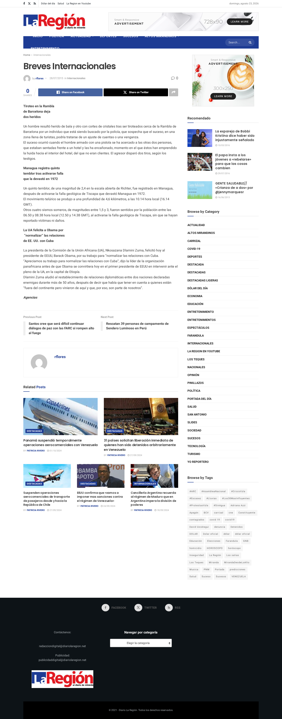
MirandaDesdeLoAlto (236, 562)
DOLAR (194, 534)
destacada (195, 264)
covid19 (230, 519)
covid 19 (215, 519)
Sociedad (194, 430)
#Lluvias (211, 498)
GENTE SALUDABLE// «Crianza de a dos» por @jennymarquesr (234, 187)
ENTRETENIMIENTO (45, 48)
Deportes (194, 257)
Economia (194, 296)
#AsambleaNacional (213, 491)
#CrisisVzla (238, 491)
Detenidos (237, 527)
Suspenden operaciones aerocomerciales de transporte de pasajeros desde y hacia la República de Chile (46, 499)
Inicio (38, 36)
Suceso (206, 576)
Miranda (214, 562)
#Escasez (195, 498)
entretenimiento (200, 312)
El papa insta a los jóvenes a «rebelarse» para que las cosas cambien (233, 161)
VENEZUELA (239, 576)
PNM (207, 569)
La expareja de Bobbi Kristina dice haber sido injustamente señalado (235, 135)
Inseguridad (197, 555)
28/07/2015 (56, 78)
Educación (195, 304)
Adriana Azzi (238, 505)
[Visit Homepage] (54, 22)
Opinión (193, 375)
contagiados (197, 519)
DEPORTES (108, 36)
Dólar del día (48, 3)
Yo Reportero (198, 462)
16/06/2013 (223, 197)
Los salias (232, 555)
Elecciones (213, 541)
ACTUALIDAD (81, 36)
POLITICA (56, 36)
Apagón (194, 512)
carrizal (218, 512)
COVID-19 (193, 249)
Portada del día (199, 399)
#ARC (193, 491)
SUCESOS (130, 36)
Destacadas (34, 431)
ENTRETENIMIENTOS (201, 320)
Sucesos (193, 438)
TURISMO (193, 454)
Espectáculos (198, 328)
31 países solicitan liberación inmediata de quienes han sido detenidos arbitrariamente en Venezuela (140, 445)
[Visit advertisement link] (183, 21)
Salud (61, 3)
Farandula (195, 335)
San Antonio (197, 414)
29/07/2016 (223, 173)
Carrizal (194, 241)
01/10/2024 (55, 450)
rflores (40, 78)
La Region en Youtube (78, 3)
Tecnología (196, 446)
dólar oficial (242, 534)
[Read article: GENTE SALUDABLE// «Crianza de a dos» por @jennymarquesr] (199, 190)
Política (193, 391)
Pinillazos (195, 383)
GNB (246, 541)
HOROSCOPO (215, 548)
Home (26, 55)
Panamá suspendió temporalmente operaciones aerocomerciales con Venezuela (60, 442)
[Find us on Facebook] (24, 3)
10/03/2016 (223, 145)
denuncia (219, 527)
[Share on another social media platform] (173, 92)
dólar (227, 534)
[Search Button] (251, 42)
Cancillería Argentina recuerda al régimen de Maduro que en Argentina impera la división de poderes (153, 499)
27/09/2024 (135, 455)
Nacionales (196, 367)
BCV (206, 512)
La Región (215, 555)
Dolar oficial (210, 534)
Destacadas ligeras (202, 280)
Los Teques (196, 359)
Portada (219, 569)
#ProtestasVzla (199, 505)
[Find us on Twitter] (29, 3)
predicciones (237, 569)
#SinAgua (219, 505)
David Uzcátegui (199, 527)
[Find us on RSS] (35, 3)
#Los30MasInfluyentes (236, 498)
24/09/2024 (109, 506)
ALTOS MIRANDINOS (160, 36)
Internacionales (42, 55)
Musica (194, 569)
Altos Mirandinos (201, 233)
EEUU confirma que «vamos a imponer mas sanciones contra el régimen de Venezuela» (100, 497)
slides (192, 422)
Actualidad (196, 225)
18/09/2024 (162, 510)
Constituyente (246, 512)
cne (231, 512)
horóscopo (234, 548)
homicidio (195, 548)
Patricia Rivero (36, 450)
